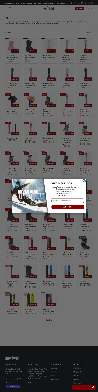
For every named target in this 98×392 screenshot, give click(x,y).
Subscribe (68, 207)
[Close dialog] (84, 181)
